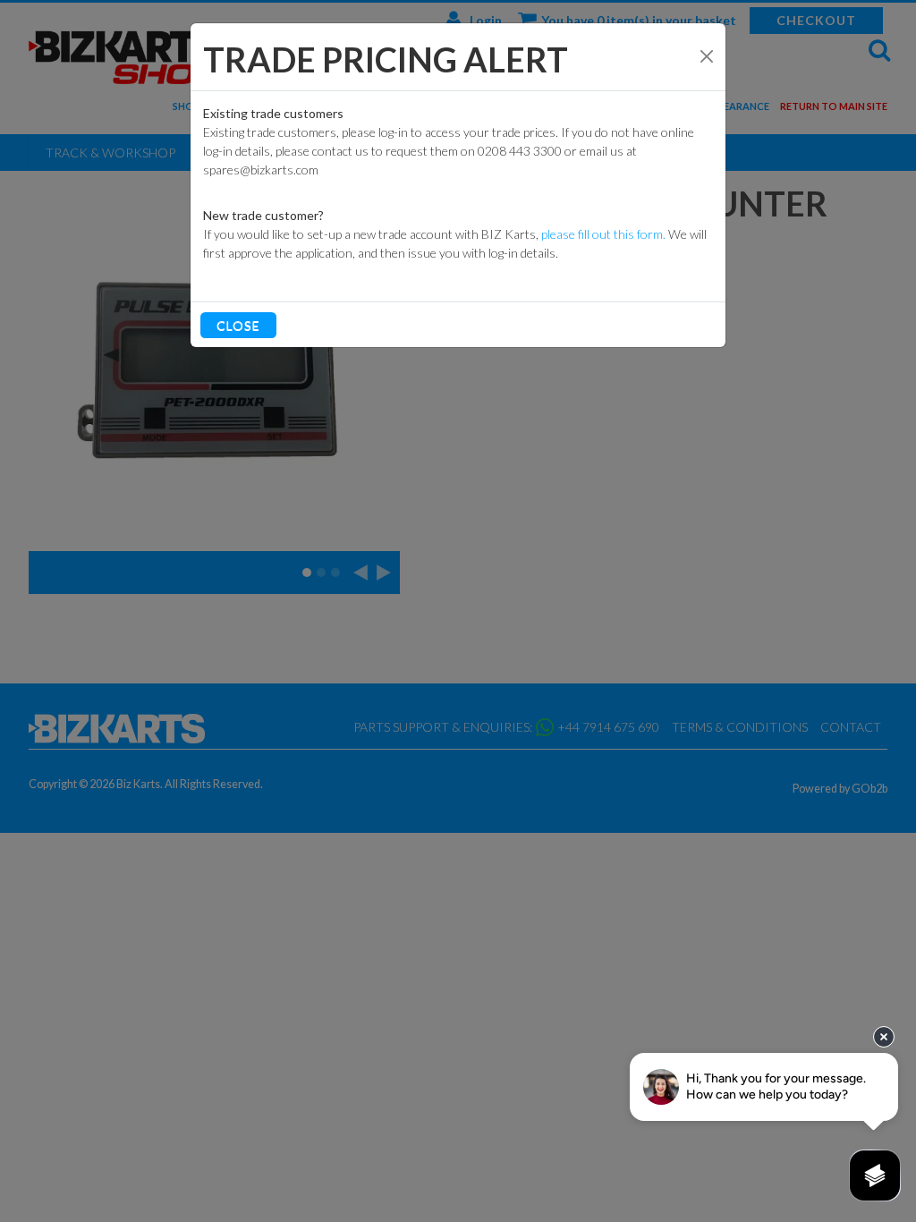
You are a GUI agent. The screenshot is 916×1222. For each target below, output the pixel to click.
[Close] (706, 56)
